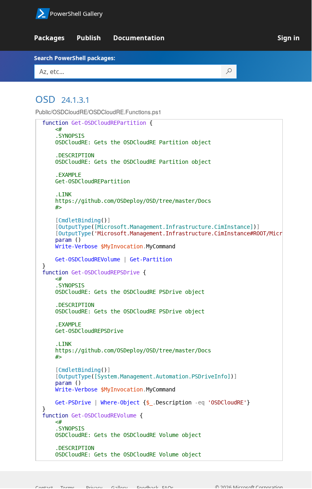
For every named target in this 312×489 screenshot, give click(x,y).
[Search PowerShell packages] (229, 71)
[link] (55, 38)
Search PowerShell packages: (74, 58)
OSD (45, 99)
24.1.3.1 (75, 99)
